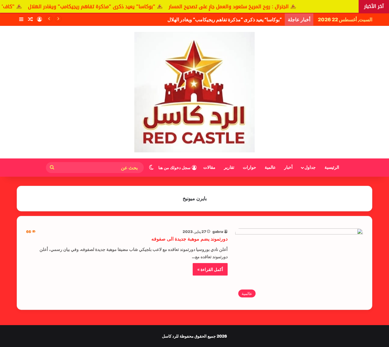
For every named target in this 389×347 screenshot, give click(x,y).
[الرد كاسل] (194, 92)
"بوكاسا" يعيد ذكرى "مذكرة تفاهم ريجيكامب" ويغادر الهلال (100, 6)
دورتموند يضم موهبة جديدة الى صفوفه (189, 238)
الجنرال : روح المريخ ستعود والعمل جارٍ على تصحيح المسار (237, 6)
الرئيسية (332, 167)
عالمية (270, 167)
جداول (310, 167)
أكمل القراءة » (210, 269)
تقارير (229, 167)
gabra (217, 231)
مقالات (209, 167)
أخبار (288, 167)
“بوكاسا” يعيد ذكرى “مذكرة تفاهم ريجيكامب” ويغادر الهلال (224, 19)
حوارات (249, 167)
